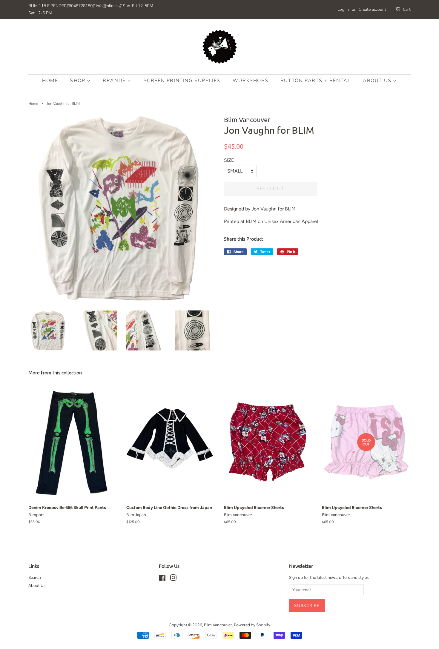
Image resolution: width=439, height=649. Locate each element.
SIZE (229, 160)
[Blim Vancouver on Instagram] (173, 578)
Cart (407, 9)
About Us (378, 80)
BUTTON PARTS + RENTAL (315, 80)
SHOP (78, 80)
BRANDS (115, 80)
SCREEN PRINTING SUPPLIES (182, 80)
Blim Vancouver (218, 624)
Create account (372, 9)
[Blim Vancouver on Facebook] (162, 578)
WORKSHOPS (250, 80)
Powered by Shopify (252, 624)
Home (50, 80)
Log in (343, 9)
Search (34, 577)
